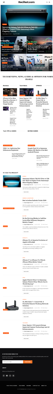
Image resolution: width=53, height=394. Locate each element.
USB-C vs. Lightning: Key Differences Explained (11, 149)
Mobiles (4, 24)
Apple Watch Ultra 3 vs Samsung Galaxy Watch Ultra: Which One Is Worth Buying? (35, 282)
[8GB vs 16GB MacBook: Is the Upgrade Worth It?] (31, 165)
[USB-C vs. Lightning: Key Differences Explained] (14, 140)
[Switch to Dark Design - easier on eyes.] (47, 2)
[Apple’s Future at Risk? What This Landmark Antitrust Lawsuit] (22, 110)
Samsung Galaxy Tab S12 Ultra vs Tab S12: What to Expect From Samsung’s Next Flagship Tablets (20, 29)
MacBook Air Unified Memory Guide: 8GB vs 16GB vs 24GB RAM (46, 113)
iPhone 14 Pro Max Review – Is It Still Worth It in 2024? (13, 110)
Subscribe (28, 362)
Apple (29, 62)
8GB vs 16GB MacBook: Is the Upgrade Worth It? (43, 164)
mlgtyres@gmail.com (7, 33)
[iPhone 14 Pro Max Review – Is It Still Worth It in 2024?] (6, 109)
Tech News (22, 95)
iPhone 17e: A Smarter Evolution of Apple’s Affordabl (13, 66)
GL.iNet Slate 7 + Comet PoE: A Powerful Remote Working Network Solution (42, 102)
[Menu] (4, 2)
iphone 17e (4, 62)
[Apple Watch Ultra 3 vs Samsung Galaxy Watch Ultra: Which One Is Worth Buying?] (12, 283)
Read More (26, 192)
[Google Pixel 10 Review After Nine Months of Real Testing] (6, 119)
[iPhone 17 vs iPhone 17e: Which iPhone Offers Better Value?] (39, 62)
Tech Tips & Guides (8, 145)
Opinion (38, 95)
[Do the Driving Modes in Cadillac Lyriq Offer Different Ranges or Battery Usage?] (39, 45)
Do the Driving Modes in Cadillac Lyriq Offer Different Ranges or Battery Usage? (38, 47)
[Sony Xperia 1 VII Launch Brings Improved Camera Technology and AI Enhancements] (27, 92)
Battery (30, 43)
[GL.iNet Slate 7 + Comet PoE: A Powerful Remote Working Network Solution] (43, 92)
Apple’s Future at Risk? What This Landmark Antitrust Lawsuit (29, 113)
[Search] (49, 2)
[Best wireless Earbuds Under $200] (13, 45)
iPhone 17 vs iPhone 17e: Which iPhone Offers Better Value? (38, 66)
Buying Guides (31, 145)
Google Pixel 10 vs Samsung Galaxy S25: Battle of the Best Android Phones (38, 150)
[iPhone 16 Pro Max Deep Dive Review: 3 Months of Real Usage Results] (10, 92)
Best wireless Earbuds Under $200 (12, 49)
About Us (43, 385)
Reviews (5, 95)
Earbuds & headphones (7, 47)
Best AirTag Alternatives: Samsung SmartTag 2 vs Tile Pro (43, 157)
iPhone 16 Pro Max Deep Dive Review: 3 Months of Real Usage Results (10, 101)
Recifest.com (24, 389)
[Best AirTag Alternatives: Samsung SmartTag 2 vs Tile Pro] (31, 157)
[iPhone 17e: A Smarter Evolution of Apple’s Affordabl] (13, 62)
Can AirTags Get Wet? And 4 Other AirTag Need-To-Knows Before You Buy (18, 155)
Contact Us (36, 385)
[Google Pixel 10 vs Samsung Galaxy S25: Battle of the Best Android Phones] (39, 140)
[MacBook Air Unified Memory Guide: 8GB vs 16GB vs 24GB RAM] (39, 110)
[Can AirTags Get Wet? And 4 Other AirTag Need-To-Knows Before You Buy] (7, 155)
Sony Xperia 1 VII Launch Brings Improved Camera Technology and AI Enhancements (26, 102)
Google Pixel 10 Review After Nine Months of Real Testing (13, 121)
